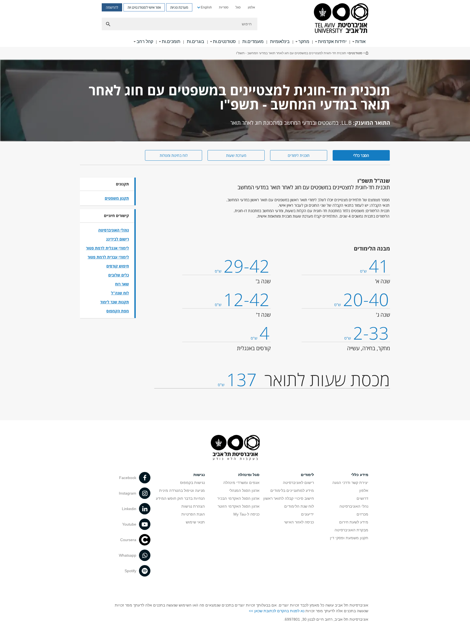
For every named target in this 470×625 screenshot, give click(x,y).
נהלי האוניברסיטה (353, 506)
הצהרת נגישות (193, 506)
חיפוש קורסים (117, 266)
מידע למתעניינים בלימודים (292, 490)
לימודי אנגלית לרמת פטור (107, 248)
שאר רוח (122, 283)
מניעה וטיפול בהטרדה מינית (182, 490)
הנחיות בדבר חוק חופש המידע (180, 498)
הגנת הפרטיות (193, 514)
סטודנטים (355, 53)
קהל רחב (145, 41)
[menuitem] (251, 7)
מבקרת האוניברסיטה (351, 530)
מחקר (303, 41)
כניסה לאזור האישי (299, 522)
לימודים (307, 474)
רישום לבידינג (117, 239)
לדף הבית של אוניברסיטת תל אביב (366, 52)
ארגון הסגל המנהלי (244, 490)
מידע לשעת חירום (353, 522)
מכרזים (362, 514)
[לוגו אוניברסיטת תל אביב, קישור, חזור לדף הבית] (341, 18)
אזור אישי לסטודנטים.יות (144, 7)
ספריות (223, 7)
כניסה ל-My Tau (246, 514)
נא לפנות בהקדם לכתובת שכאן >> (276, 611)
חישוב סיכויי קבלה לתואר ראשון (288, 498)
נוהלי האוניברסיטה (113, 230)
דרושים (362, 498)
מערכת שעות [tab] (236, 155)
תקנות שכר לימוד (114, 301)
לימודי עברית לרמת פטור (108, 257)
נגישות (199, 474)
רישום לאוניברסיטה (298, 482)
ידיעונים (307, 514)
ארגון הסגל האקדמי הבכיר (238, 498)
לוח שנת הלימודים (299, 506)
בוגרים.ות (195, 41)
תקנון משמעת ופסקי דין (349, 538)
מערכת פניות (179, 7)
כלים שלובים (118, 275)
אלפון (251, 7)
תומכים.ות (171, 41)
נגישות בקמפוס (192, 482)
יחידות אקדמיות (332, 41)
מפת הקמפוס (117, 310)
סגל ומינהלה (248, 474)
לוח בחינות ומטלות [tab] (174, 155)
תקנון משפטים (117, 198)
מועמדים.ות (253, 41)
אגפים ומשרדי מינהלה (241, 482)
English (206, 7)
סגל (238, 7)
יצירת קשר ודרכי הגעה (350, 482)
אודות (360, 41)
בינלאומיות (280, 41)
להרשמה (112, 7)
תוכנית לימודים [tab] (299, 155)
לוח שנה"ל (120, 292)
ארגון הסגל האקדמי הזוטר (238, 506)
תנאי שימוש (195, 522)
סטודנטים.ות (224, 41)
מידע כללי (359, 474)
